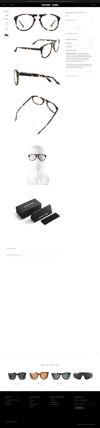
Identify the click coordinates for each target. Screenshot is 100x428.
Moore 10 (39, 383)
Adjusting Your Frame (54, 402)
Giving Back (7, 404)
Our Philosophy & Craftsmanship (12, 400)
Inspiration (11, 248)
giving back (79, 47)
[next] (95, 376)
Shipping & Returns (33, 404)
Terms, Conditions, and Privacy (86, 424)
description (79, 43)
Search (86, 4)
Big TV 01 (17, 383)
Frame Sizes (53, 400)
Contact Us (31, 400)
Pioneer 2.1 (61, 383)
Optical (12, 5)
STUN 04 (83, 383)
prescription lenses (71, 50)
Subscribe (79, 407)
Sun (4, 5)
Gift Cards (31, 406)
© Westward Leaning (11, 421)
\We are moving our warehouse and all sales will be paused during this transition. (50, 1)
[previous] (4, 376)
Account (79, 4)
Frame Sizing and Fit (14, 255)
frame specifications (79, 39)
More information (72, 75)
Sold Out (78, 28)
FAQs (30, 402)
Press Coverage (8, 402)
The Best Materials (54, 404)
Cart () (94, 5)
